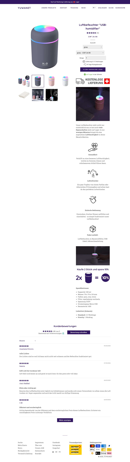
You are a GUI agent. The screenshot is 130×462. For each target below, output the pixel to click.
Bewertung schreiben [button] (78, 332)
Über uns (38, 445)
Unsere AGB (39, 448)
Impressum (39, 442)
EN (56, 452)
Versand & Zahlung (25, 454)
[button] (91, 33)
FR (60, 452)
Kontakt (63, 8)
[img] (24, 346)
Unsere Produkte (48, 8)
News (83, 8)
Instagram (56, 445)
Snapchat (56, 448)
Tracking (74, 8)
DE (94, 7)
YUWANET (24, 7)
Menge (82, 58)
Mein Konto (22, 445)
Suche (20, 442)
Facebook (56, 442)
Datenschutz (40, 451)
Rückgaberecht (23, 451)
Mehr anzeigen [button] (65, 420)
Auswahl (92, 43)
